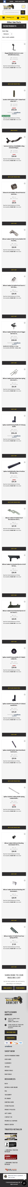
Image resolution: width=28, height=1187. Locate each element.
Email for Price (14, 130)
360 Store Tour (11, 1032)
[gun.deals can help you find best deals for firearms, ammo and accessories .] (14, 1151)
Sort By (5, 31)
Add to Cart (14, 84)
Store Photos (11, 1038)
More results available (8, 37)
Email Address (8, 988)
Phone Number (20, 988)
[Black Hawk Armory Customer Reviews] (11, 1137)
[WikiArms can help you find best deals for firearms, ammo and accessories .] (14, 1163)
